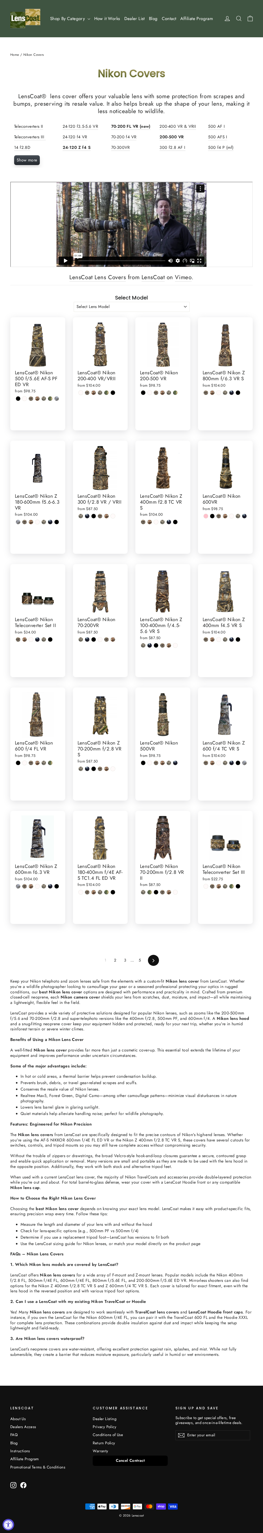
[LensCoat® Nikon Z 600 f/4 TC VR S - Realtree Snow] (219, 763)
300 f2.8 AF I (172, 147)
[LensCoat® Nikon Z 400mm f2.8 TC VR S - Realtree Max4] (143, 522)
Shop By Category (68, 18)
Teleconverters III (30, 137)
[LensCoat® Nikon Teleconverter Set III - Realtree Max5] (219, 886)
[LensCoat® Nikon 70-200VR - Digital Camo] (81, 639)
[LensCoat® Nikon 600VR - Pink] (206, 516)
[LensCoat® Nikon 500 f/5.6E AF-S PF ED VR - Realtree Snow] (24, 398)
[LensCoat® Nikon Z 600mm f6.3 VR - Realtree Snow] (37, 886)
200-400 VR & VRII (177, 126)
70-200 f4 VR (124, 137)
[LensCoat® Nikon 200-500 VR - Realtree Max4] (156, 393)
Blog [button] (153, 18)
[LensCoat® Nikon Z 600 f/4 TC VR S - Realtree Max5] (212, 763)
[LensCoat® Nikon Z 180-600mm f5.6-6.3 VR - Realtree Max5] (31, 522)
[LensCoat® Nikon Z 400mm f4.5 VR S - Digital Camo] (225, 639)
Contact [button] (169, 18)
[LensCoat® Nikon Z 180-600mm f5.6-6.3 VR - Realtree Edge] (18, 522)
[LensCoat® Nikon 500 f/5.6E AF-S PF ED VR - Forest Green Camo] (50, 398)
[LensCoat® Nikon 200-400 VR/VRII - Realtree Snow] (81, 393)
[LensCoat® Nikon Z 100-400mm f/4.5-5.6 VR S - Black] (156, 645)
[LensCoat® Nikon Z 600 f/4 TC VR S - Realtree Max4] (206, 763)
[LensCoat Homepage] (25, 18)
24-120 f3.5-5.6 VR (80, 126)
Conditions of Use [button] (108, 1435)
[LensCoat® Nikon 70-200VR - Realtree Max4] (106, 639)
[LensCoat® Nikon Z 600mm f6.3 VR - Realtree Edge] (18, 886)
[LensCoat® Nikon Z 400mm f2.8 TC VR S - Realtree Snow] (156, 522)
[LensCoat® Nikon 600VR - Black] (212, 516)
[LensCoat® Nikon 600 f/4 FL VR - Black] (18, 763)
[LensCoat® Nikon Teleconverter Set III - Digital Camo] (225, 886)
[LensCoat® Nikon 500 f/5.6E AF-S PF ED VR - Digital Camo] (44, 398)
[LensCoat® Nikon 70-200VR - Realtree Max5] (113, 639)
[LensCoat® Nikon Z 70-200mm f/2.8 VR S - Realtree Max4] (100, 769)
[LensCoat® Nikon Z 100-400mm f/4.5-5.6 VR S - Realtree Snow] (175, 645)
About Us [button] (18, 1419)
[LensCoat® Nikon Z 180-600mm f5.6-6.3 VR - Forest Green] (50, 522)
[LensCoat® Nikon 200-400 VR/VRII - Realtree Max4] (87, 393)
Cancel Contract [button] (130, 1460)
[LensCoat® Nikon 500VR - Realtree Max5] (162, 763)
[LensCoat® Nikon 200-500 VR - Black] (143, 393)
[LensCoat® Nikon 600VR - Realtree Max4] (219, 516)
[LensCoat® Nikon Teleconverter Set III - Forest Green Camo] (231, 886)
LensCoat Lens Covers (97, 277)
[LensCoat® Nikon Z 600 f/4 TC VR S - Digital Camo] (225, 763)
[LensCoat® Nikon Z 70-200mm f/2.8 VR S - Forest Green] (87, 769)
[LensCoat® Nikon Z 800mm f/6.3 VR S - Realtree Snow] (219, 393)
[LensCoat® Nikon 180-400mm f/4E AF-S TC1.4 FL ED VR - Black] (113, 892)
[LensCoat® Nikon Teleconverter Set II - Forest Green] (37, 639)
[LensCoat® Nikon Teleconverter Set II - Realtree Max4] (18, 639)
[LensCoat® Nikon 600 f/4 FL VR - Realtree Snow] (24, 763)
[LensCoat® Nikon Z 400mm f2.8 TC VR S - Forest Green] (169, 522)
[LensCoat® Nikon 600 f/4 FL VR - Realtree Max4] (31, 763)
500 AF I (216, 126)
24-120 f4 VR (75, 137)
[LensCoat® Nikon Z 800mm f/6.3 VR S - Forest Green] (231, 393)
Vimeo (183, 277)
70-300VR (120, 147)
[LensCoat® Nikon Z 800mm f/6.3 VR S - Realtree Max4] (206, 393)
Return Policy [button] (104, 1443)
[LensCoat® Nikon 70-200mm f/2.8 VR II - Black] (156, 892)
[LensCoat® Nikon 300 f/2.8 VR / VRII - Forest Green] (87, 516)
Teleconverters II (28, 126)
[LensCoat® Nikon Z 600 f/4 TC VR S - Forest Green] (231, 763)
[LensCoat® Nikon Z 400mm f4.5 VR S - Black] (238, 639)
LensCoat (153, 277)
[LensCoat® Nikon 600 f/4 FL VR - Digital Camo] (44, 763)
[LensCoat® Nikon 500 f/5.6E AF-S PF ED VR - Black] (18, 398)
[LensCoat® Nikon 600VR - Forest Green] (244, 516)
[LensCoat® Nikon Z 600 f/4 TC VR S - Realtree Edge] (244, 763)
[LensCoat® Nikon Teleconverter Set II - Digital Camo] (44, 639)
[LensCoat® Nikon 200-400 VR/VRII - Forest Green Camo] (106, 393)
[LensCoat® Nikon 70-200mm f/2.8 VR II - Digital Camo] (143, 892)
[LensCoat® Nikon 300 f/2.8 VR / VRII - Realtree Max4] (100, 516)
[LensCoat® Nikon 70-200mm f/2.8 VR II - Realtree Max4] (162, 892)
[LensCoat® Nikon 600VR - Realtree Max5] (225, 516)
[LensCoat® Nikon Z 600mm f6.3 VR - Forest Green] (50, 886)
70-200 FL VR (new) (131, 126)
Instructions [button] (20, 1451)
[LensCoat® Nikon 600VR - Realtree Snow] (231, 516)
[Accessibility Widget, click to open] (8, 1524)
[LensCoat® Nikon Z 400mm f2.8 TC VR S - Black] (175, 522)
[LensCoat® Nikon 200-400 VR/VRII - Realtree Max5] (93, 393)
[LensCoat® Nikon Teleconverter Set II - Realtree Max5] (24, 639)
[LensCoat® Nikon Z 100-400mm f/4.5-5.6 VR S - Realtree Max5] (169, 645)
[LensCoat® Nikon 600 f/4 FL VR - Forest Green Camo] (50, 763)
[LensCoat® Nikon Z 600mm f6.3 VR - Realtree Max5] (31, 886)
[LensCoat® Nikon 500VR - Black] (143, 763)
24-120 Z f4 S (77, 147)
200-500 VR (171, 137)
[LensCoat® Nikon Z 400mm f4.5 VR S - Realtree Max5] (212, 639)
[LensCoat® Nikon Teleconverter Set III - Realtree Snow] (206, 886)
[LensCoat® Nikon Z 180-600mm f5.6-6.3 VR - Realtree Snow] (37, 522)
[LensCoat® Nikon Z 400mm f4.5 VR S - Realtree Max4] (206, 639)
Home (14, 54)
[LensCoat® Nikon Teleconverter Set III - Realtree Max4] (212, 886)
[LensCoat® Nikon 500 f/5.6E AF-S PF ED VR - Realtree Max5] (37, 398)
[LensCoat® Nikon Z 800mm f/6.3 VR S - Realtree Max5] (212, 393)
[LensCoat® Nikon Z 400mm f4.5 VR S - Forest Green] (231, 639)
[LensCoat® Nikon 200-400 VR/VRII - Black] (113, 393)
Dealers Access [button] (23, 1427)
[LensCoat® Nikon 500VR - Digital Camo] (169, 763)
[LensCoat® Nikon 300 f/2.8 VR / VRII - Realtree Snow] (113, 516)
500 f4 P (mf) (220, 147)
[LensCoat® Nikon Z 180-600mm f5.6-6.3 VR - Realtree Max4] (24, 522)
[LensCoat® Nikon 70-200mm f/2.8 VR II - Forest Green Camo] (149, 892)
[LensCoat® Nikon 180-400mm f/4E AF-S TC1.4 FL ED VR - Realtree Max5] (93, 892)
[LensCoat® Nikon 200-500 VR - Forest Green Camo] (175, 393)
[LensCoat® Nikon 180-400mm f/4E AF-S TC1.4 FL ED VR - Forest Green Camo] (106, 892)
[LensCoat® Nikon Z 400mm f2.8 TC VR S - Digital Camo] (162, 522)
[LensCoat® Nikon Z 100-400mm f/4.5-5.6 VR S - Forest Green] (149, 645)
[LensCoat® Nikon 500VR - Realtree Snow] (149, 763)
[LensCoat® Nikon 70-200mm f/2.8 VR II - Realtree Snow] (175, 892)
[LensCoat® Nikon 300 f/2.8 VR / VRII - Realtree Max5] (106, 516)
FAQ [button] (14, 1435)
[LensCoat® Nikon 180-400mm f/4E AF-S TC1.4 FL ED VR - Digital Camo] (100, 892)
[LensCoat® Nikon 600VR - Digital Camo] (238, 516)
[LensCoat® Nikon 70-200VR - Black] (93, 639)
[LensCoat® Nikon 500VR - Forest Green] (175, 763)
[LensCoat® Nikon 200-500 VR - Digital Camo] (169, 393)
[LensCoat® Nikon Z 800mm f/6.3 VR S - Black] (238, 393)
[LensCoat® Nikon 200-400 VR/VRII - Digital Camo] (100, 393)
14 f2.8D (22, 147)
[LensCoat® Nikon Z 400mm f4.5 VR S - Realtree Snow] (219, 639)
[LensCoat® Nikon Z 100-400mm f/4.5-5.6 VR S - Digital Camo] (143, 645)
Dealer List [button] (134, 18)
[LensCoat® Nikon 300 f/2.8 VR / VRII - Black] (93, 516)
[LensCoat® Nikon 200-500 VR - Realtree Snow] (149, 393)
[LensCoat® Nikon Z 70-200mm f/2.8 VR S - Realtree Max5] (106, 769)
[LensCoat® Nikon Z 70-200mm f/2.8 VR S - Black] (93, 769)
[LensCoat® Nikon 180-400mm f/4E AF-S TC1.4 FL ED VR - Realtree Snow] (81, 892)
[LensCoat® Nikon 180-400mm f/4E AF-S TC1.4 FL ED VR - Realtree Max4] (87, 892)
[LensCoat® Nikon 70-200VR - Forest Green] (87, 639)
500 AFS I (217, 137)
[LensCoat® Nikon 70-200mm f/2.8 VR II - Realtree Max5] (169, 892)
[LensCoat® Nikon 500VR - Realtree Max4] (156, 763)
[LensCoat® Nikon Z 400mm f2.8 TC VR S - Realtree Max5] (149, 522)
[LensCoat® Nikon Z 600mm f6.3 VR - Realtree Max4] (24, 886)
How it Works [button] (107, 18)
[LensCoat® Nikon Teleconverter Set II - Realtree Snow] (31, 639)
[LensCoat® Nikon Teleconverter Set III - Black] (238, 886)
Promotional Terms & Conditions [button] (37, 1467)
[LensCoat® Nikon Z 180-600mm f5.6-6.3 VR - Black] (56, 522)
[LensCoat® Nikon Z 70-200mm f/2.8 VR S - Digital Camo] (81, 769)
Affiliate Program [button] (196, 18)
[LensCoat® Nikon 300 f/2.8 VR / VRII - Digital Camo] (81, 516)
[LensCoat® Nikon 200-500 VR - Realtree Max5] (162, 393)
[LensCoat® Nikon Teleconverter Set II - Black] (50, 639)
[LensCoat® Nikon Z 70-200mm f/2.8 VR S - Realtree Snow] (113, 769)
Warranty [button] (100, 1451)
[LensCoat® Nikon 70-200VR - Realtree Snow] (100, 639)
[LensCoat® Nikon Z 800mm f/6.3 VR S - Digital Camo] (225, 393)
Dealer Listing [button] (104, 1419)
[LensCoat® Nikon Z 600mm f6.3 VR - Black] (56, 886)
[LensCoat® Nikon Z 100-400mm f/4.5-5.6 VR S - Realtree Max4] (162, 645)
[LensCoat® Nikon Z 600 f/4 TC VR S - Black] (238, 763)
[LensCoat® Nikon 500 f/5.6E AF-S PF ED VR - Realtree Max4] (31, 398)
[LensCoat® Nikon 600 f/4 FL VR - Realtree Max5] (37, 763)
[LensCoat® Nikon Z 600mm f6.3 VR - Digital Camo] (44, 886)
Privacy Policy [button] (104, 1427)
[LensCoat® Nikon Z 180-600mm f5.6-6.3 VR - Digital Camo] (44, 522)
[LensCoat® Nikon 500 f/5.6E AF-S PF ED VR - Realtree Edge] (56, 398)
